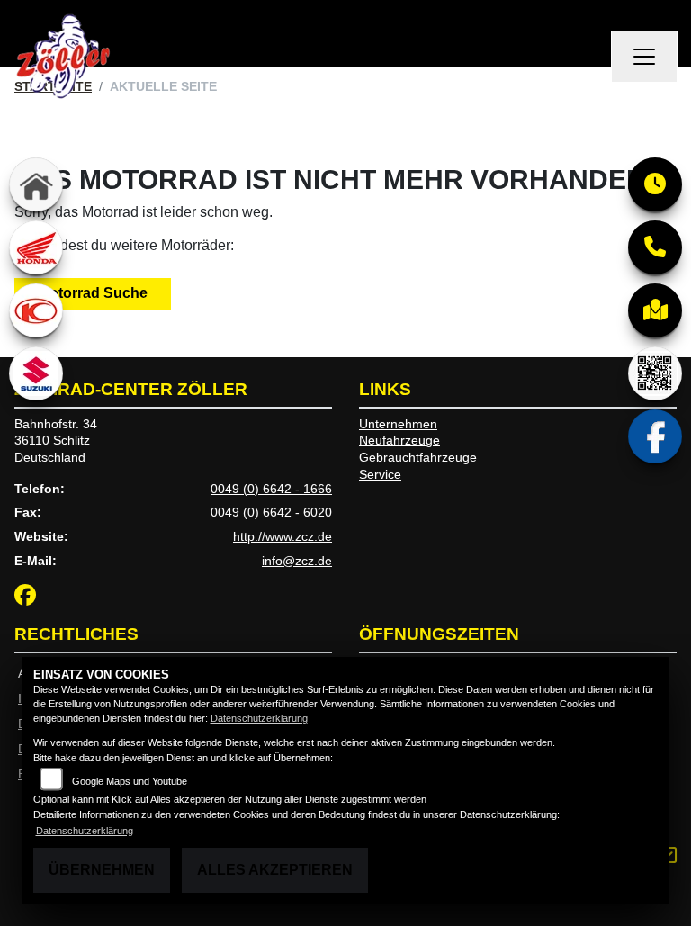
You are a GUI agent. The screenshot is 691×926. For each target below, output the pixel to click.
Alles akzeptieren (275, 869)
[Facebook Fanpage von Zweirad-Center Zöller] (28, 598)
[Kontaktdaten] (655, 247)
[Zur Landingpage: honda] (36, 247)
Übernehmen (102, 869)
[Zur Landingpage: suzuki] (36, 373)
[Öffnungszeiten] (655, 184)
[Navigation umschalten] (644, 57)
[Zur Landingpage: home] (36, 184)
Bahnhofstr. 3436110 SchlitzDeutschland (55, 440)
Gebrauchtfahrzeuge (418, 457)
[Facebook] (655, 436)
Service (380, 474)
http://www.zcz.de (282, 536)
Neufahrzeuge (399, 440)
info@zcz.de (297, 560)
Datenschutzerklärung (259, 718)
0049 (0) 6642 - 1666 (271, 488)
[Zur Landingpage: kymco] (36, 310)
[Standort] (655, 310)
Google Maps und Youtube (129, 781)
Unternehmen (398, 424)
